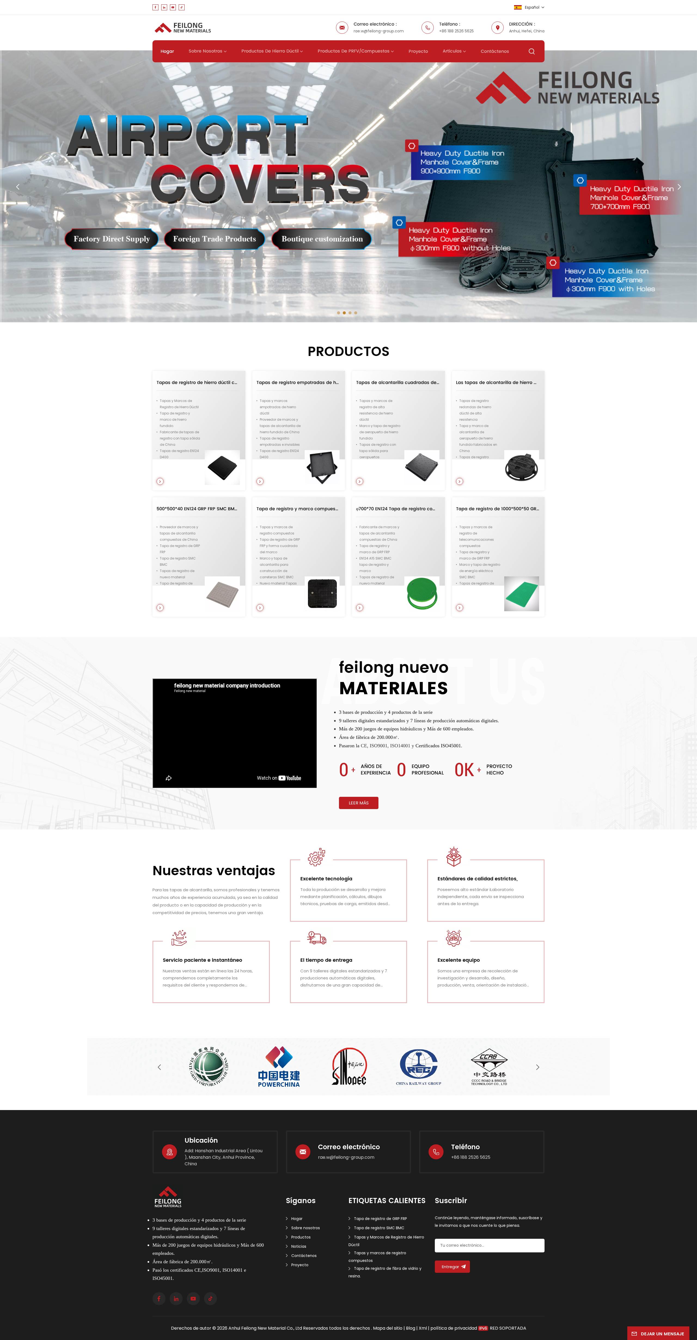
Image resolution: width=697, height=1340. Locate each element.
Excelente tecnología (326, 879)
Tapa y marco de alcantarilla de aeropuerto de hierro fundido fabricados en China (478, 438)
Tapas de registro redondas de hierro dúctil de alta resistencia (475, 410)
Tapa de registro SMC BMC (178, 561)
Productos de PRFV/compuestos (354, 51)
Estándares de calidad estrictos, (478, 879)
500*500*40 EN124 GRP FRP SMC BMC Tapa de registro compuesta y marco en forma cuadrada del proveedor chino (198, 508)
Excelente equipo (459, 960)
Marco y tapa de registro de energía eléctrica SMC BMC (479, 570)
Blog (410, 1328)
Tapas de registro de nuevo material (177, 573)
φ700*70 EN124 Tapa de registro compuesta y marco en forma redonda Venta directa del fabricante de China (397, 508)
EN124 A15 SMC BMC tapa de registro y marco (375, 564)
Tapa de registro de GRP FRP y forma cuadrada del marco (280, 545)
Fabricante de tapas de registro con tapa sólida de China (180, 438)
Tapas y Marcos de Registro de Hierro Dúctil (179, 403)
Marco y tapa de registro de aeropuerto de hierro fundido (379, 432)
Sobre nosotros (205, 51)
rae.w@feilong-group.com (379, 31)
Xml (423, 1328)
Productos (301, 1237)
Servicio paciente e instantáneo (202, 960)
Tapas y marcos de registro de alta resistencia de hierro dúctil (376, 410)
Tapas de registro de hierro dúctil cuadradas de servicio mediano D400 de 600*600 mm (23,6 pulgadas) (198, 382)
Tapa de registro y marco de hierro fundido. (175, 419)
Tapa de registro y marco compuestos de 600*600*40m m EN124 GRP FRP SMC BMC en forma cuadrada (298, 508)
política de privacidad (453, 1328)
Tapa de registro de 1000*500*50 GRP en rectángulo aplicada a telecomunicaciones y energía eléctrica (497, 508)
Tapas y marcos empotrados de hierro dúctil (278, 407)
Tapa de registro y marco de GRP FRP (374, 548)
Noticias (298, 1246)
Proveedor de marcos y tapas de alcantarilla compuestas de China (179, 533)
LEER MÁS (359, 803)
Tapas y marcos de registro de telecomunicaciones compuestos (476, 536)
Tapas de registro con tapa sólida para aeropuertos (377, 450)
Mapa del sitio (388, 1328)
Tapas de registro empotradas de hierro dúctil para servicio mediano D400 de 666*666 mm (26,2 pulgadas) (298, 382)
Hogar (167, 51)
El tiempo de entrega (326, 960)
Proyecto (418, 51)
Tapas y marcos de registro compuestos (277, 530)
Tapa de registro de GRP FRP (180, 548)
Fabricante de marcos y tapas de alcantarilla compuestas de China (379, 533)
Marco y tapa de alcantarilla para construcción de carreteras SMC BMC (277, 567)
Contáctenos (495, 51)
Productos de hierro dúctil (270, 51)
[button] (338, 312)
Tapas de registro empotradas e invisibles (280, 441)
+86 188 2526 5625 (456, 31)
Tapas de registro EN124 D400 (179, 453)
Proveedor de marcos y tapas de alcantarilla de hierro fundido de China (280, 425)
